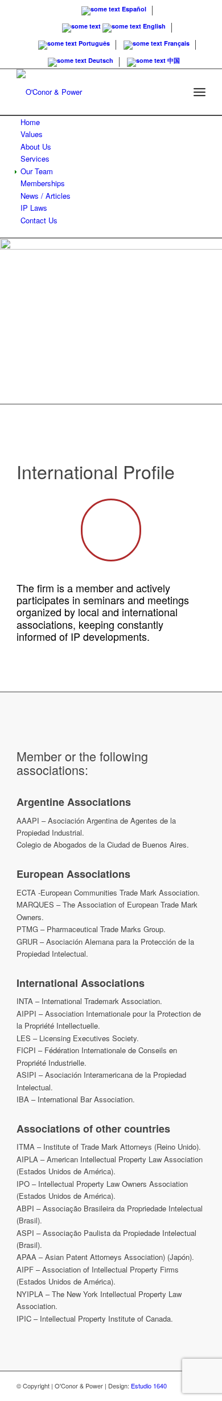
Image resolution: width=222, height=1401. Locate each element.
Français (176, 43)
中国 (173, 60)
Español (133, 9)
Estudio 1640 (149, 1385)
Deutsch (100, 60)
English (153, 26)
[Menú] (199, 92)
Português (93, 43)
